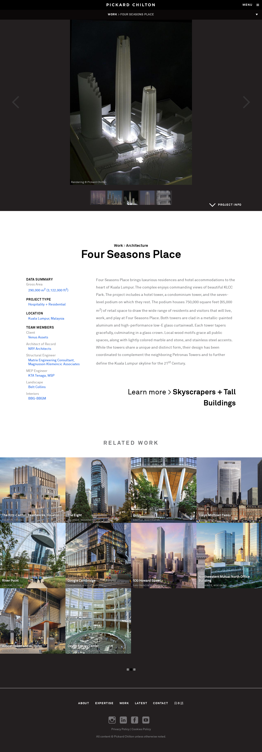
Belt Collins (37, 387)
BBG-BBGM (37, 398)
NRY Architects (39, 349)
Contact (160, 703)
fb (134, 720)
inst (112, 720)
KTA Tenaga (37, 375)
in (123, 720)
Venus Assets (38, 337)
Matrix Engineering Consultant (51, 360)
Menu (247, 4)
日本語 (179, 703)
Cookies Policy (141, 729)
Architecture (137, 246)
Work (118, 246)
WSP (50, 375)
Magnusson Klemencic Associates (54, 364)
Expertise (104, 703)
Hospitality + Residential (47, 304)
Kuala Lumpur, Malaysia (46, 318)
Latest (141, 703)
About (83, 703)
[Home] (131, 5)
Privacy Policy (120, 729)
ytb (145, 720)
